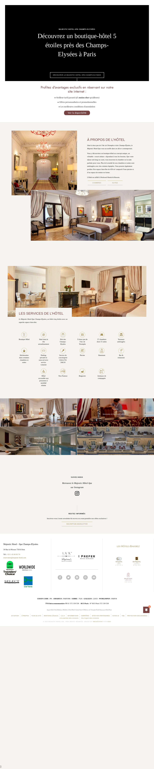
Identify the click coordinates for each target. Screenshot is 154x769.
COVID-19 (115, 615)
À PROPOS (25, 615)
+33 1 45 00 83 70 (13, 554)
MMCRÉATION (98, 621)
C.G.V (63, 615)
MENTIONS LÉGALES (51, 615)
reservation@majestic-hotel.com (14, 558)
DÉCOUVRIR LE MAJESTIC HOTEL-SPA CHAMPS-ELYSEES (77, 75)
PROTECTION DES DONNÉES (137, 615)
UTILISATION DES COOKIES (69, 618)
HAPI (109, 621)
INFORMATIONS (73, 615)
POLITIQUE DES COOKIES (90, 618)
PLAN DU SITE (36, 615)
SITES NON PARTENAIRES (101, 615)
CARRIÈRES (85, 615)
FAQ (123, 615)
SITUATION (15, 615)
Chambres (96, 183)
